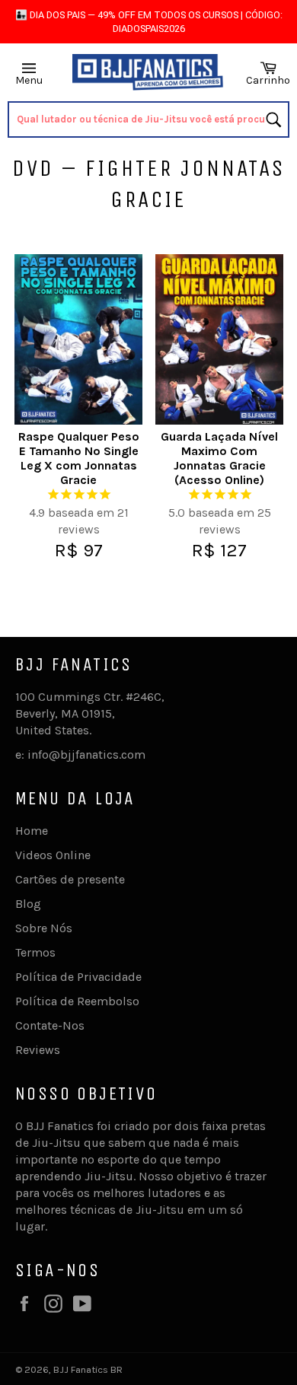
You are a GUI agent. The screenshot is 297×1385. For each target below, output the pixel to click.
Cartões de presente (70, 879)
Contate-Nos (50, 1025)
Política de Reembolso (77, 1001)
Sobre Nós (43, 928)
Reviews (37, 1050)
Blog (28, 903)
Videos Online (53, 855)
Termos (35, 952)
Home (31, 830)
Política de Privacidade (78, 977)
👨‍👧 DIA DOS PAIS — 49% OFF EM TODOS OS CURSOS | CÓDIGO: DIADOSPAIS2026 (149, 21)
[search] (149, 119)
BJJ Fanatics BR (88, 1369)
